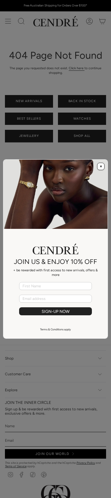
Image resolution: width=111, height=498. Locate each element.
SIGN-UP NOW (56, 311)
